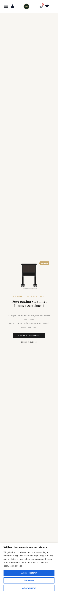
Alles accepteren (29, 573)
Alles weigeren (29, 588)
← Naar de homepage (29, 335)
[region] (29, 568)
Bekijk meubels (29, 342)
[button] (6, 6)
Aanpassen (29, 580)
